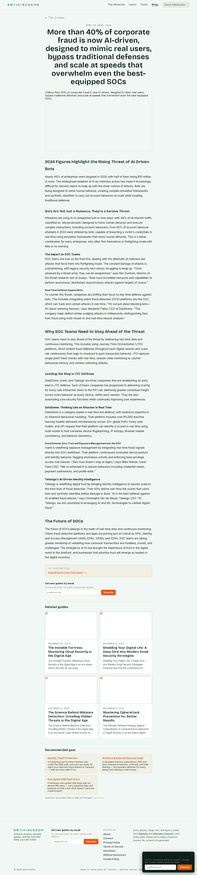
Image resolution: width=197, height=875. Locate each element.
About (107, 834)
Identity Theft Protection (62, 758)
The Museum (116, 4)
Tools (144, 4)
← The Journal (55, 17)
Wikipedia (143, 833)
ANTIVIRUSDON (23, 4)
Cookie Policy (111, 859)
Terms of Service (113, 846)
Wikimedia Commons (163, 833)
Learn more (98, 798)
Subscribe (108, 592)
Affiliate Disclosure (114, 854)
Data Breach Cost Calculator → (67, 572)
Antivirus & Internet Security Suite (122, 758)
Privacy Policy (111, 842)
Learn (133, 4)
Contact (108, 838)
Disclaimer (109, 850)
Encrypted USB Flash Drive (64, 779)
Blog (155, 4)
